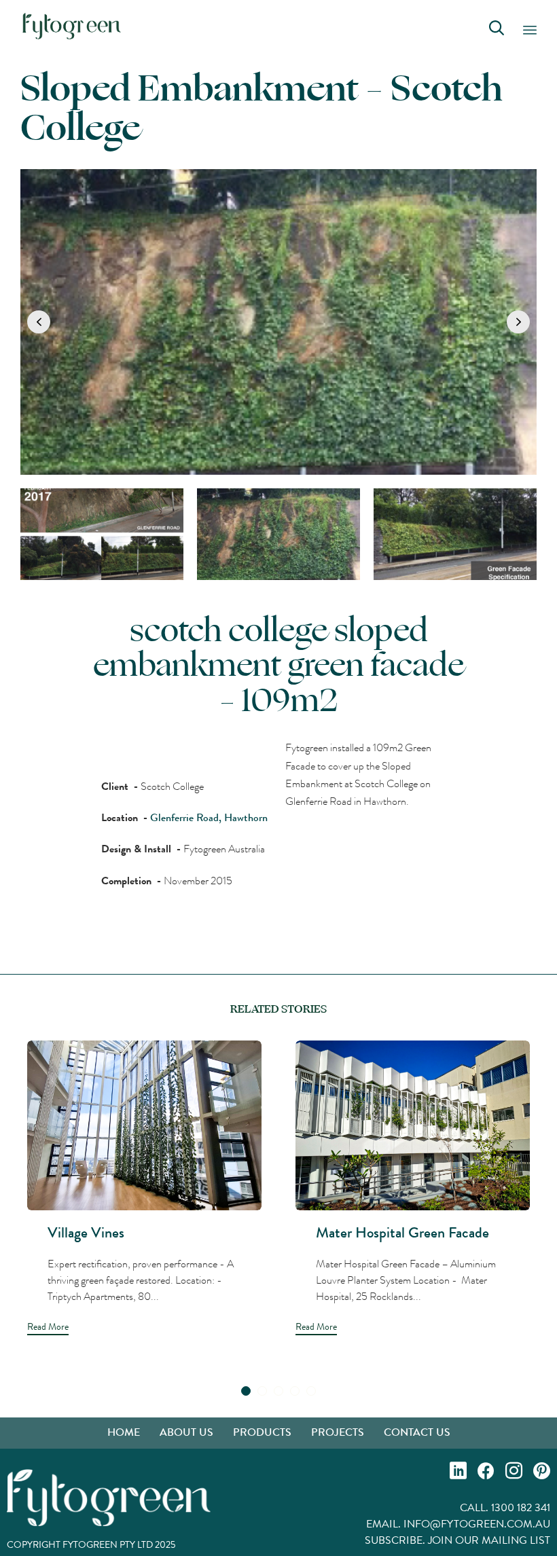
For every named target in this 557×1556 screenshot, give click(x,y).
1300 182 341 (520, 1507)
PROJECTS (337, 1432)
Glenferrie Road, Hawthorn (209, 817)
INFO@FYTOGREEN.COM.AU (476, 1524)
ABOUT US (186, 1432)
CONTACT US (417, 1432)
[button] (38, 321)
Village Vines (86, 1232)
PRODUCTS (262, 1432)
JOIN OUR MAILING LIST (489, 1540)
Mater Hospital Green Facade (402, 1232)
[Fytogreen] (71, 25)
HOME (123, 1432)
